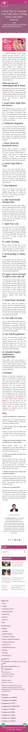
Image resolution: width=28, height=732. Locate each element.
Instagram (14, 700)
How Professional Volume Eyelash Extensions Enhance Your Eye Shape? (18, 587)
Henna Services (6, 655)
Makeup (4, 628)
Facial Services (6, 644)
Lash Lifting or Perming (8, 636)
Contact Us (5, 619)
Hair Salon (5, 653)
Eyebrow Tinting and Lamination (10, 639)
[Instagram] (10, 540)
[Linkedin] (17, 540)
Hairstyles (5, 631)
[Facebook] (8, 540)
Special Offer (5, 614)
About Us (4, 617)
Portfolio (4, 606)
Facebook (14, 697)
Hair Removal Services (8, 642)
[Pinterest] (15, 540)
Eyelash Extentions (7, 634)
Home (14, 23)
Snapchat (13, 718)
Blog (3, 622)
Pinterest (13, 721)
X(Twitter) (12, 709)
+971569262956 (7, 669)
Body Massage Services (8, 647)
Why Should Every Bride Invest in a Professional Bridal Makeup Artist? (17, 571)
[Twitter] (13, 540)
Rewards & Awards (7, 611)
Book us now (12, 406)
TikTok (13, 703)
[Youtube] (19, 540)
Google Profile (15, 706)
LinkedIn (12, 712)
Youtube (12, 715)
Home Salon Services (8, 609)
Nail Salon (5, 650)
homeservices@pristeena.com (11, 666)
